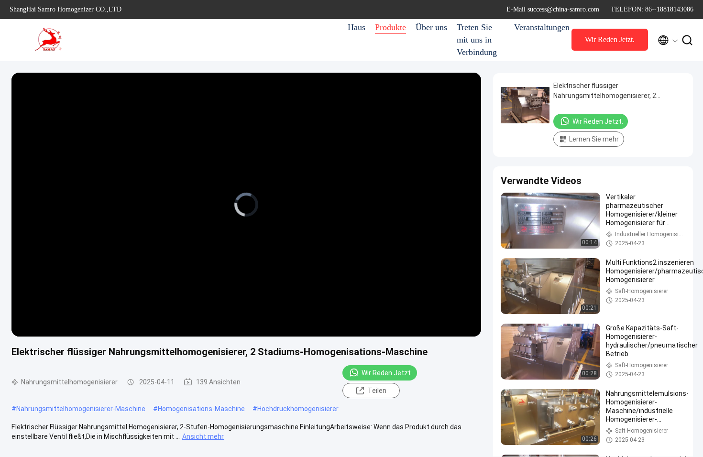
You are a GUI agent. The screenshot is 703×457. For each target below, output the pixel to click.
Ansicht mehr (203, 436)
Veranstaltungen (538, 27)
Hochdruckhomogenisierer (298, 409)
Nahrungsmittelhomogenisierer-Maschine (80, 409)
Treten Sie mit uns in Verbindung (477, 39)
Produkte (390, 27)
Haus (356, 27)
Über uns (431, 27)
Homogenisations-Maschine (201, 409)
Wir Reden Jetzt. (610, 39)
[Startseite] (48, 40)
